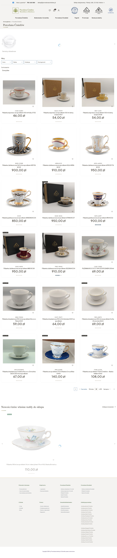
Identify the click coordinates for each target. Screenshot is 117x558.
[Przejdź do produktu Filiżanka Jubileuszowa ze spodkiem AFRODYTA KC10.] (98, 145)
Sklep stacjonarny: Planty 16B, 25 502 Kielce (88, 2)
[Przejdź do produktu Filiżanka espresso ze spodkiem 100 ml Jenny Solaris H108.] (98, 92)
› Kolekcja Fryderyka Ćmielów (87, 515)
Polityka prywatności (44, 508)
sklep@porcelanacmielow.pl (47, 2)
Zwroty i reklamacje (44, 506)
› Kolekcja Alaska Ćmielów (86, 523)
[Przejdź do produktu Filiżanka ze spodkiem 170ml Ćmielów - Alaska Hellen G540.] (98, 351)
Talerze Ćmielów (64, 496)
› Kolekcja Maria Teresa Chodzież (88, 530)
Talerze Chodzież (85, 492)
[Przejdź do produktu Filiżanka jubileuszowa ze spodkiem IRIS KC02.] (98, 197)
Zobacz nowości (108, 407)
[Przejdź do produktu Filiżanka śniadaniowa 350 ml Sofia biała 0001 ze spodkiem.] (58, 299)
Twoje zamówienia (43, 491)
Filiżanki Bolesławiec (65, 508)
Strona (91, 389)
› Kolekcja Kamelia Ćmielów (87, 521)
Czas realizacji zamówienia (25, 492)
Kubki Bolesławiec (64, 506)
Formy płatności (23, 489)
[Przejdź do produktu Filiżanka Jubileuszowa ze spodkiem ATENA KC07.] (58, 197)
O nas (20, 506)
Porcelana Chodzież (61, 18)
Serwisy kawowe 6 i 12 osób (66, 491)
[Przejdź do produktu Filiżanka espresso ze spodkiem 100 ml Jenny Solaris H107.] (58, 92)
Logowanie (42, 489)
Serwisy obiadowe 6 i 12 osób (67, 489)
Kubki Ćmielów (63, 494)
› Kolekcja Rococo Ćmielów (87, 536)
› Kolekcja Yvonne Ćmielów (87, 541)
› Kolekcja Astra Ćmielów (86, 508)
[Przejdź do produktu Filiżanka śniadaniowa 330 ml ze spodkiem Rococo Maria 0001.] (19, 299)
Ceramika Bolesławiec (66, 502)
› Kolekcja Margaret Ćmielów (87, 528)
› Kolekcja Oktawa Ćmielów (87, 532)
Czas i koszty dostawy (24, 491)
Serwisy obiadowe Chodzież (87, 489)
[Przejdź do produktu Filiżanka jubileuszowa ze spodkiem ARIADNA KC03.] (19, 197)
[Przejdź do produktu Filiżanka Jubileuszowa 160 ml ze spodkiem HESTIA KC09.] (19, 145)
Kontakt (21, 508)
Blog (20, 510)
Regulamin (42, 512)
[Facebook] (13, 2)
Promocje (85, 18)
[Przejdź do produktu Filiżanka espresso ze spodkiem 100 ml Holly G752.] (19, 92)
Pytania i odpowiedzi (44, 510)
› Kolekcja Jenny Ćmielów (86, 519)
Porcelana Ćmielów (21, 18)
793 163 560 (31, 2)
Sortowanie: (5, 67)
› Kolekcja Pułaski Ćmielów (87, 534)
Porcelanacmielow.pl (55, 551)
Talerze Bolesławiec (65, 512)
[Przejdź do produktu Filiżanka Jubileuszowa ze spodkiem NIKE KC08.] (19, 248)
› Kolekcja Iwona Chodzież (86, 517)
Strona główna (6, 21)
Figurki (77, 18)
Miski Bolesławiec (64, 510)
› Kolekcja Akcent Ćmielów (86, 506)
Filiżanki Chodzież (85, 491)
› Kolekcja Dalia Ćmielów (86, 514)
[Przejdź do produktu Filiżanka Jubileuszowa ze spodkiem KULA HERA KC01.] (58, 145)
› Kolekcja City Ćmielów (86, 512)
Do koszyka (16, 106)
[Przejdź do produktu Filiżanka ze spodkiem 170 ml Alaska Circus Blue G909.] (58, 351)
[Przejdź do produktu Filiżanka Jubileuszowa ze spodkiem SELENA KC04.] (58, 248)
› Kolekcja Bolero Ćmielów (86, 510)
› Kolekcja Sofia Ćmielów (86, 537)
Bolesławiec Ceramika (41, 18)
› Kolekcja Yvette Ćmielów (86, 539)
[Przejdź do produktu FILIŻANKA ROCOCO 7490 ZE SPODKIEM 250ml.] (98, 248)
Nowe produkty (97, 18)
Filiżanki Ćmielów (64, 492)
